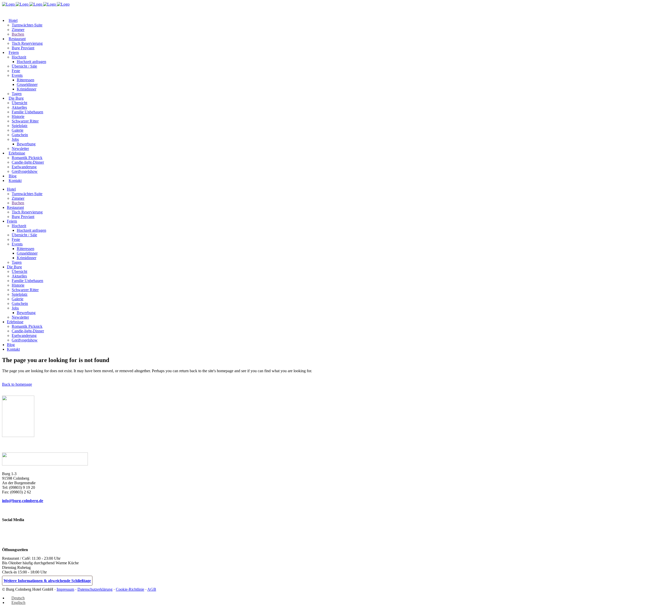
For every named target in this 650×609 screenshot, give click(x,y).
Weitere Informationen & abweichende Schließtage (47, 581)
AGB (151, 589)
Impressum (65, 589)
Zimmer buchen (21, 10)
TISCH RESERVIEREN (66, 10)
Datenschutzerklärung (94, 589)
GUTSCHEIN (102, 10)
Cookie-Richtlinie (130, 589)
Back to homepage (17, 384)
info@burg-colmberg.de (22, 500)
